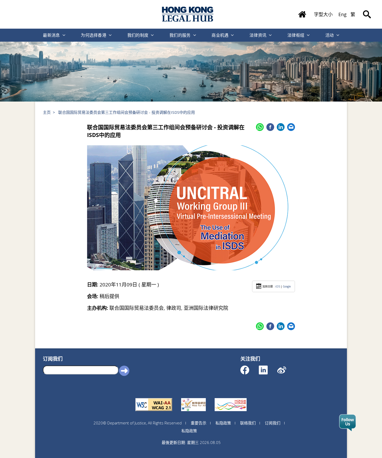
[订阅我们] (347, 423)
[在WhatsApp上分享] (260, 127)
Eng (342, 14)
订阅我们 (272, 422)
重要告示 (198, 422)
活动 (329, 35)
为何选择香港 (93, 35)
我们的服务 (180, 35)
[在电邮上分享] (291, 127)
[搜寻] (367, 10)
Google (287, 286)
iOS (277, 286)
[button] (124, 370)
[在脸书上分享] (270, 127)
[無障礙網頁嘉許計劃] (193, 398)
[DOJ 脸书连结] (249, 367)
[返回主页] (302, 12)
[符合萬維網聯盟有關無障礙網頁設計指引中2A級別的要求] (153, 398)
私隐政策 (223, 422)
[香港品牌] (231, 398)
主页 (47, 112)
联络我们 (248, 422)
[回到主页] (188, 14)
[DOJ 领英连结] (268, 367)
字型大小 (323, 14)
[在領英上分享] (281, 127)
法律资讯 (257, 35)
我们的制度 (138, 35)
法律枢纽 (295, 35)
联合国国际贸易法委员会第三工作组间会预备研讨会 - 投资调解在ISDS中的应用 (126, 112)
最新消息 (51, 35)
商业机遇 (220, 35)
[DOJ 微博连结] (286, 367)
